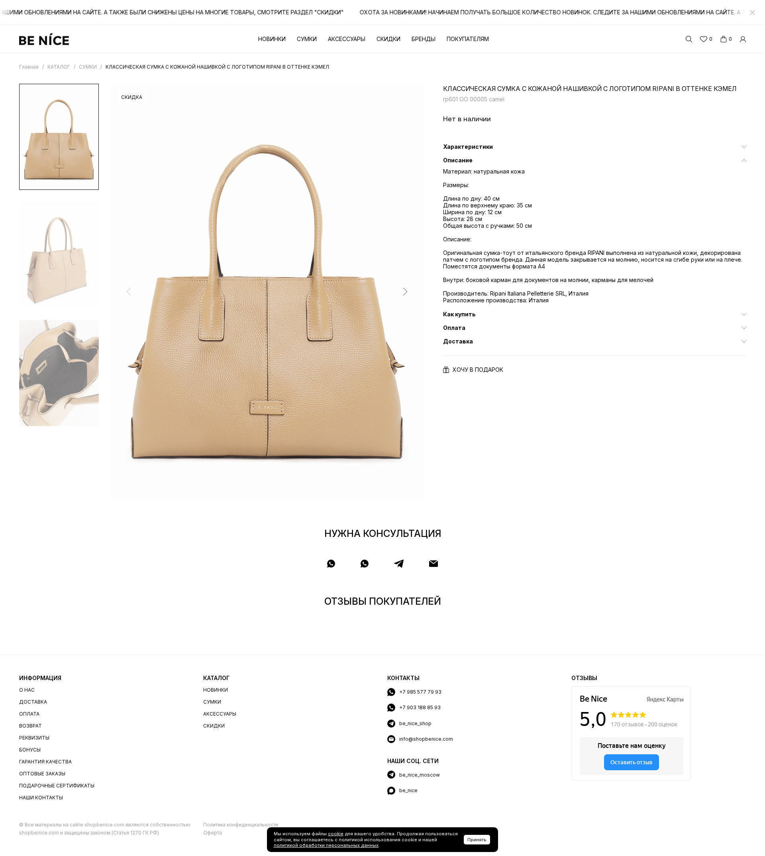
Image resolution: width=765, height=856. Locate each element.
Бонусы (30, 750)
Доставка (33, 702)
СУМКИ (212, 702)
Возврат (30, 726)
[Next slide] (405, 292)
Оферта (212, 833)
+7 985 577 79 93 (420, 692)
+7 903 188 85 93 (420, 707)
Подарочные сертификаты (56, 786)
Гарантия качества (45, 762)
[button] (252, 483)
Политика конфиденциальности (240, 825)
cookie (335, 833)
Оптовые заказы (42, 774)
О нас (27, 690)
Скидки (388, 39)
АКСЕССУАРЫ (219, 714)
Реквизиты (34, 738)
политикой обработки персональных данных (326, 845)
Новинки (272, 39)
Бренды (423, 39)
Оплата (29, 714)
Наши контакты (41, 798)
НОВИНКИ (215, 690)
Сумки (307, 39)
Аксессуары (346, 39)
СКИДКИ (214, 726)
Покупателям (468, 39)
